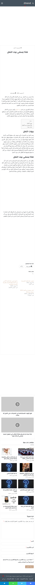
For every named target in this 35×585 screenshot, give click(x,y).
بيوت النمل (29, 123)
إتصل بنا (17, 578)
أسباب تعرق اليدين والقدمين (27, 490)
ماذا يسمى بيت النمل (27, 125)
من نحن (4, 578)
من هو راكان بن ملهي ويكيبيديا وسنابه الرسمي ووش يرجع (9, 458)
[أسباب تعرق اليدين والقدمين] (26, 483)
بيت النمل (18, 109)
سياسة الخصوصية (24, 578)
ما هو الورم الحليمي (12, 473)
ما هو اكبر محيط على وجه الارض (27, 507)
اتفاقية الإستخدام (10, 578)
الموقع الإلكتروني (30, 553)
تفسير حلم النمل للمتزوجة (27, 281)
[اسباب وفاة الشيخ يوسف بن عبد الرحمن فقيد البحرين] (9, 500)
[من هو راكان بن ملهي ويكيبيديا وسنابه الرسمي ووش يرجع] (9, 451)
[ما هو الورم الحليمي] (9, 467)
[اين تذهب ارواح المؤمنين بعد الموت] (9, 483)
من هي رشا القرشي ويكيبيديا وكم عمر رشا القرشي (27, 474)
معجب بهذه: (29, 127)
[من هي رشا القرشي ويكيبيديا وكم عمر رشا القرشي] (26, 467)
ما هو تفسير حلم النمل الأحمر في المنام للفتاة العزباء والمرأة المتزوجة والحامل (10, 282)
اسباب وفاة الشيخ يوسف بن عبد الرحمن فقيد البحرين (10, 507)
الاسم (32, 541)
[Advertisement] (17, 73)
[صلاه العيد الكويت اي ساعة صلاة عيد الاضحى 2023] (26, 451)
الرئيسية (31, 578)
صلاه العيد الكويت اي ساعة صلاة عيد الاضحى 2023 (27, 458)
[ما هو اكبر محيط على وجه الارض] (26, 500)
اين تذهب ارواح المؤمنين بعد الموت (10, 491)
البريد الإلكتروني (30, 547)
